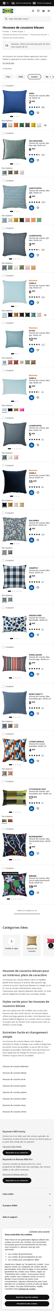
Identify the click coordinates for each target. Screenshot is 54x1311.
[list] (27, 945)
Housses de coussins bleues (14, 1073)
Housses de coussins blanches (15, 1066)
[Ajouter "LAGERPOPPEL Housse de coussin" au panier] (31, 255)
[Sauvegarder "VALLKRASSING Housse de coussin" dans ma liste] (37, 160)
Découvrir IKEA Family (12, 1146)
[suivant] (50, 945)
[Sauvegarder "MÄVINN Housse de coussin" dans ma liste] (37, 892)
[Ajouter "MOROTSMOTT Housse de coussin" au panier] (31, 713)
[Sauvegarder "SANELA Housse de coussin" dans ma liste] (37, 302)
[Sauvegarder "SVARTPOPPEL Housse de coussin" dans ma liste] (37, 207)
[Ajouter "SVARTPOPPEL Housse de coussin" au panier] (31, 207)
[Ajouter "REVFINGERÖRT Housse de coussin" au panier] (31, 853)
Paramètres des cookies (27, 1304)
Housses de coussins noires (14, 1099)
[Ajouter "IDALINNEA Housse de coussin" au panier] (31, 540)
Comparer (9, 85)
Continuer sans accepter (39, 1231)
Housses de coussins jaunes (15, 1092)
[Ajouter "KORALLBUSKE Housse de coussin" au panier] (31, 674)
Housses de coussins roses (14, 1105)
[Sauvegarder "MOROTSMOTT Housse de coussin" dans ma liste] (37, 713)
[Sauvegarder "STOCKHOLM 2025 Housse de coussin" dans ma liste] (37, 808)
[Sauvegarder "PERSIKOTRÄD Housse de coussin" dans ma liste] (37, 635)
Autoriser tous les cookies (27, 1297)
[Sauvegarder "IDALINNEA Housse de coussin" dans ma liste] (37, 540)
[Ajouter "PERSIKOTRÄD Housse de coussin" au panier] (31, 635)
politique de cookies (27, 1289)
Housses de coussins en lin (14, 1079)
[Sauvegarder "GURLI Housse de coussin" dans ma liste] (37, 112)
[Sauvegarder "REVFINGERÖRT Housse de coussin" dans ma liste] (37, 853)
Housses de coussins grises (14, 1086)
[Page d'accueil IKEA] (8, 11)
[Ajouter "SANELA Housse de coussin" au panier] (31, 302)
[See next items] (50, 77)
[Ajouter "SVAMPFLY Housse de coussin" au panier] (31, 587)
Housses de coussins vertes (14, 1111)
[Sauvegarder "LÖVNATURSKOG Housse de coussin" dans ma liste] (37, 761)
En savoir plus (8, 63)
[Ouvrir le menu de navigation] (48, 10)
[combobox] (26, 19)
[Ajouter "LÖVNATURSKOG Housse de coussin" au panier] (31, 761)
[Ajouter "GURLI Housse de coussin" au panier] (31, 112)
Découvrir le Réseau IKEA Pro (15, 1174)
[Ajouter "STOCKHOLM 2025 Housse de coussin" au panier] (31, 808)
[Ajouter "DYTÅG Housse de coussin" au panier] (31, 350)
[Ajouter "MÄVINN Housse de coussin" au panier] (31, 892)
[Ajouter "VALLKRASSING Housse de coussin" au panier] (31, 160)
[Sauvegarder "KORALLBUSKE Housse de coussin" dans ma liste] (37, 674)
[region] (27, 1268)
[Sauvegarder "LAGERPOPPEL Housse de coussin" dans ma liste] (37, 255)
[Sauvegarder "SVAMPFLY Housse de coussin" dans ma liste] (37, 587)
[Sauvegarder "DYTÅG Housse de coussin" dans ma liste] (37, 350)
